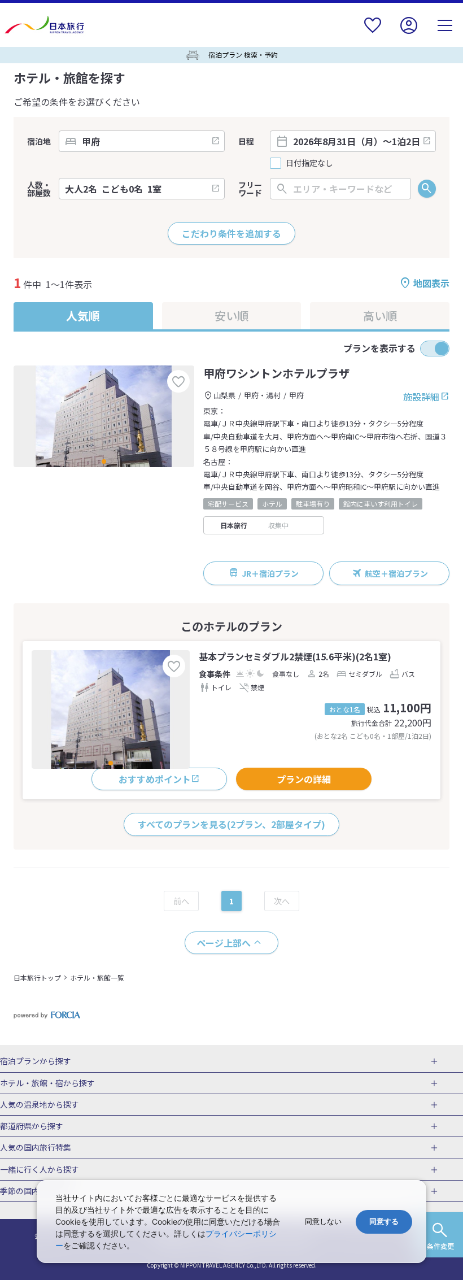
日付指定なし (309, 163)
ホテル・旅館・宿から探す (47, 1083)
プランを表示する (379, 348)
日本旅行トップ (37, 977)
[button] (104, 461)
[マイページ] (409, 32)
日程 (246, 141)
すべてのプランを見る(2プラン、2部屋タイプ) (231, 824)
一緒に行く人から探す (39, 1170)
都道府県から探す (31, 1126)
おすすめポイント (155, 779)
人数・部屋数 (39, 189)
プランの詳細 (304, 779)
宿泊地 (39, 141)
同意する (384, 1221)
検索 (427, 189)
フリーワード (250, 189)
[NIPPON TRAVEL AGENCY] (49, 24)
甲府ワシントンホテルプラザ (276, 373)
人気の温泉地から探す (39, 1105)
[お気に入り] (372, 32)
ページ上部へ (223, 943)
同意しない (323, 1221)
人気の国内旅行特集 (35, 1148)
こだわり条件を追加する (231, 233)
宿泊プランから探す (35, 1061)
